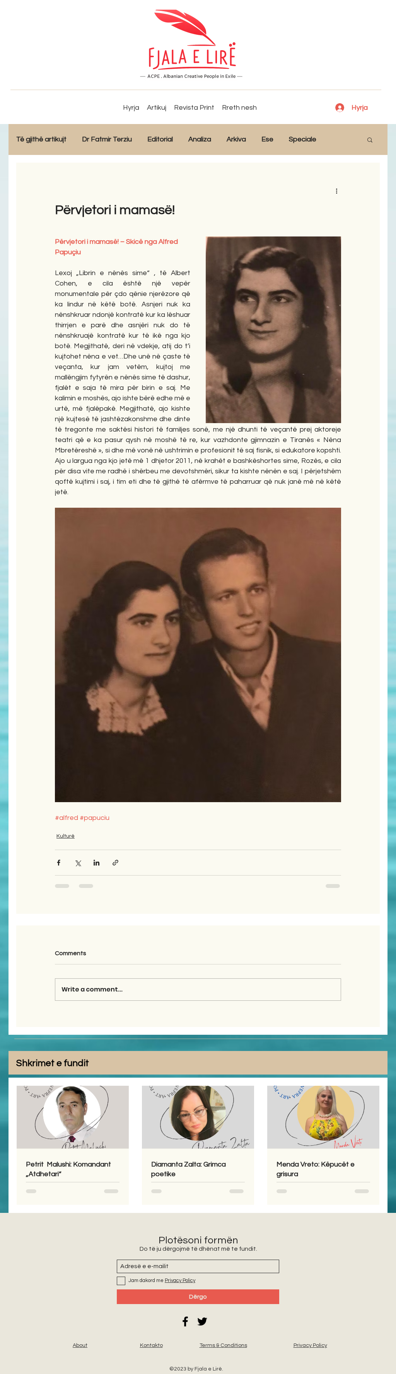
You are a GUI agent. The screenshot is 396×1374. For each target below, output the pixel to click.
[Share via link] (115, 862)
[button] (370, 139)
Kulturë (65, 836)
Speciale (302, 139)
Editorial (160, 139)
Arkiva (236, 139)
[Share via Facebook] (58, 862)
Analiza (199, 139)
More (340, 139)
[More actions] (336, 190)
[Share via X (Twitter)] (77, 862)
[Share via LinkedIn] (96, 862)
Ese (267, 139)
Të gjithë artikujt (41, 139)
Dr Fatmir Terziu (107, 139)
